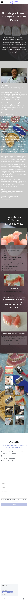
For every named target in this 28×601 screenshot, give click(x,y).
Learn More (4, 590)
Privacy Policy (15, 501)
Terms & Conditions (22, 499)
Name (3, 483)
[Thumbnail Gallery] (9, 370)
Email (3, 487)
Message (4, 491)
